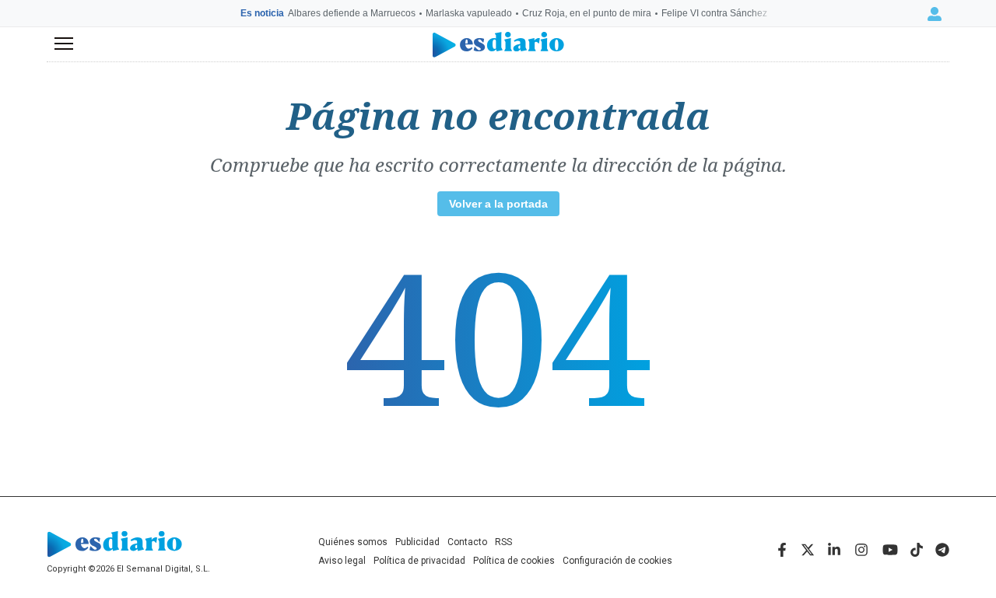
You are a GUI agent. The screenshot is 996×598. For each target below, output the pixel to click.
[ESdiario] (498, 44)
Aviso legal (342, 560)
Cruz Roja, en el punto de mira (586, 13)
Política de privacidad (419, 560)
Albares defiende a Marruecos (352, 13)
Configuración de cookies (617, 560)
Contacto (467, 542)
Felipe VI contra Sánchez (714, 13)
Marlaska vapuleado (469, 13)
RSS (503, 542)
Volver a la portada (498, 204)
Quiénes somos (353, 542)
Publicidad (417, 542)
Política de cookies (514, 560)
